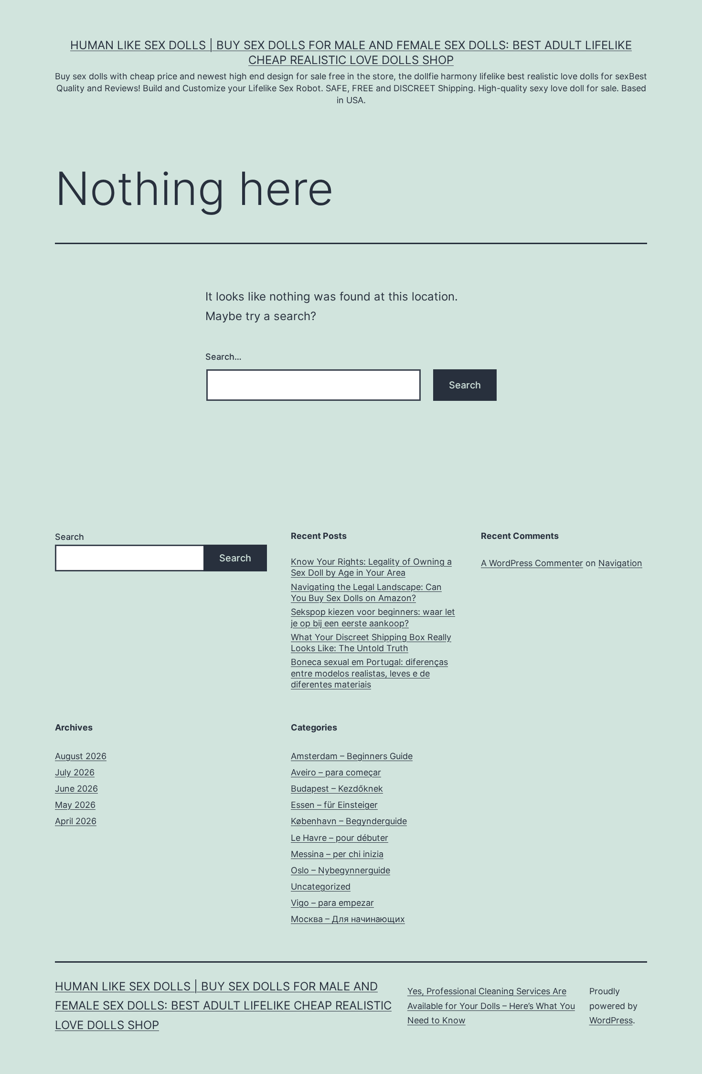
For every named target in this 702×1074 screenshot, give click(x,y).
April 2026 (75, 821)
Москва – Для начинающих (348, 919)
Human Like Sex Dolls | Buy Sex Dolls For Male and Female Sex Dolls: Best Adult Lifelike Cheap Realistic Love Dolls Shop (223, 1005)
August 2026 (80, 756)
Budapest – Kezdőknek (337, 789)
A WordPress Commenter (532, 563)
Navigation (620, 563)
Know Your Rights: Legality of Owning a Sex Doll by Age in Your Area (371, 567)
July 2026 (75, 772)
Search (69, 537)
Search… (223, 357)
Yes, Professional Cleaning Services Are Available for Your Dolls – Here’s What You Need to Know (491, 1005)
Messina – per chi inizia (337, 854)
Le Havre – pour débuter (339, 838)
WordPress (611, 1020)
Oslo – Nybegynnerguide (340, 870)
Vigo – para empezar (332, 903)
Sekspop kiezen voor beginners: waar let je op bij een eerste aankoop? (373, 617)
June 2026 (76, 789)
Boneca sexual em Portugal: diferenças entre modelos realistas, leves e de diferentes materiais (369, 673)
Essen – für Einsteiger (334, 805)
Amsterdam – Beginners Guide (352, 756)
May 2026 (75, 805)
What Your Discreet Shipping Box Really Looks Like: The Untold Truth (371, 642)
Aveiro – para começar (336, 772)
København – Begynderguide (349, 821)
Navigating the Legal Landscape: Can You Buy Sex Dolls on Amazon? (366, 592)
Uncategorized (321, 886)
